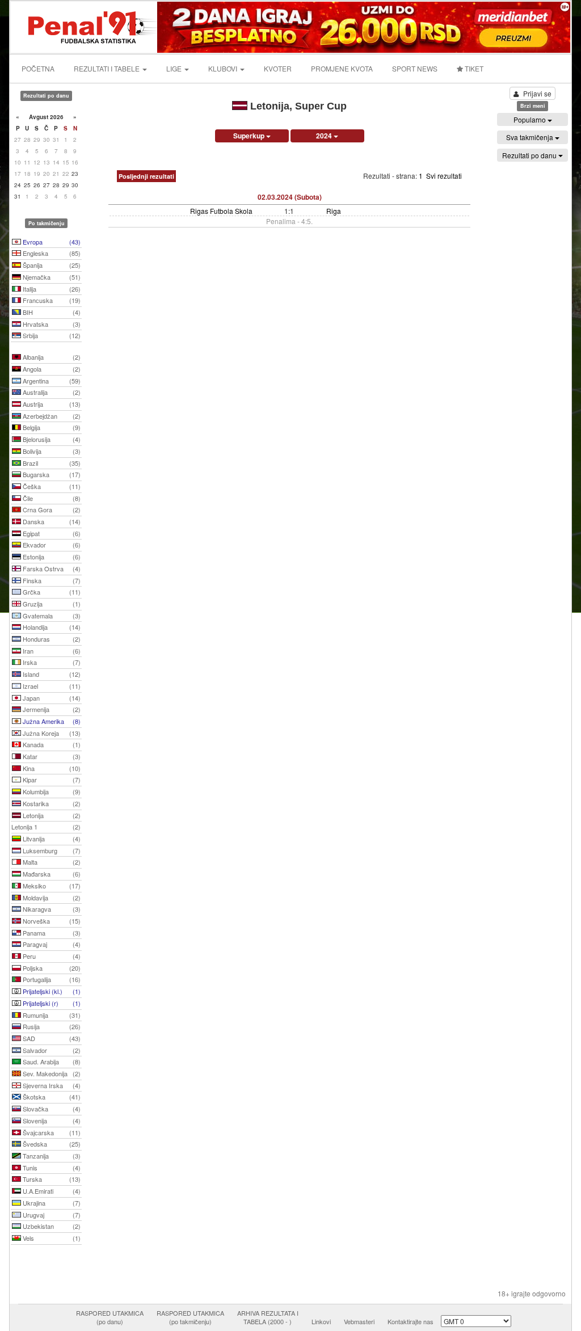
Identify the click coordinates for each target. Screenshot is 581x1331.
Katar (51, 756)
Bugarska (51, 474)
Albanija (51, 356)
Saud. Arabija (51, 1061)
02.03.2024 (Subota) (290, 197)
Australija (51, 392)
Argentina (51, 380)
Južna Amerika (51, 721)
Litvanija (51, 838)
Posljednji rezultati (146, 176)
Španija (51, 264)
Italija (51, 288)
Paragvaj (51, 944)
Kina (51, 768)
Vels (51, 1237)
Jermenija (51, 709)
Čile (51, 498)
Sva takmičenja (530, 137)
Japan (51, 697)
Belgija (51, 427)
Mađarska (51, 873)
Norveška (51, 920)
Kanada (51, 744)
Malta (51, 861)
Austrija (51, 403)
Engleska (51, 253)
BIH (51, 312)
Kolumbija (51, 791)
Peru (51, 956)
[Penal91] (84, 26)
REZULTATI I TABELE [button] (107, 68)
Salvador (51, 1050)
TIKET (473, 68)
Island (51, 674)
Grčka (51, 591)
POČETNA (38, 68)
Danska (51, 521)
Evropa (51, 241)
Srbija (51, 335)
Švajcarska (51, 1132)
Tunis (51, 1167)
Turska (51, 1178)
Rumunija (51, 1015)
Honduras (51, 638)
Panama (51, 932)
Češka (51, 486)
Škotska (51, 1096)
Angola (51, 368)
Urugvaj (51, 1214)
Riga (333, 211)
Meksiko (51, 885)
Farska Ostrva (51, 568)
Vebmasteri (359, 1321)
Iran (51, 650)
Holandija (51, 626)
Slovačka (51, 1108)
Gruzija (51, 603)
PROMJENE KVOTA (342, 68)
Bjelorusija (51, 439)
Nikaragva (51, 908)
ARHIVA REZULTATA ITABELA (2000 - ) (267, 1317)
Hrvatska (51, 323)
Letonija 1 (46, 826)
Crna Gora (51, 509)
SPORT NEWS (414, 68)
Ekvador (51, 544)
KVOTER (278, 68)
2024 (325, 135)
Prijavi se (537, 93)
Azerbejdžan (51, 415)
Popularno (530, 119)
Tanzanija (51, 1155)
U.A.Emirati (51, 1190)
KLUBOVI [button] (223, 68)
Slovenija (51, 1120)
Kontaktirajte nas (410, 1321)
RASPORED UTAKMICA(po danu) (110, 1317)
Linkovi (321, 1321)
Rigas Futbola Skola (221, 211)
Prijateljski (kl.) (51, 991)
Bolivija (51, 451)
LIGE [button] (174, 68)
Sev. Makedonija (51, 1073)
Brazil (51, 462)
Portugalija (51, 979)
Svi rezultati (444, 175)
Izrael (51, 685)
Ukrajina (51, 1202)
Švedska (51, 1143)
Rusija (51, 1026)
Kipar (51, 779)
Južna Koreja (51, 733)
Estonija (51, 556)
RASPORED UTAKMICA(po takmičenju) (190, 1317)
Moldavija (51, 897)
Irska (51, 662)
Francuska (51, 300)
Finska (51, 580)
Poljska (51, 967)
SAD (51, 1038)
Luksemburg (51, 850)
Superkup (249, 135)
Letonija (51, 815)
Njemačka (51, 276)
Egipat (51, 533)
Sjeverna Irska (51, 1085)
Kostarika (51, 803)
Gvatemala (51, 615)
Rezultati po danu (530, 155)
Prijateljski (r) (51, 1003)
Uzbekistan (51, 1226)
